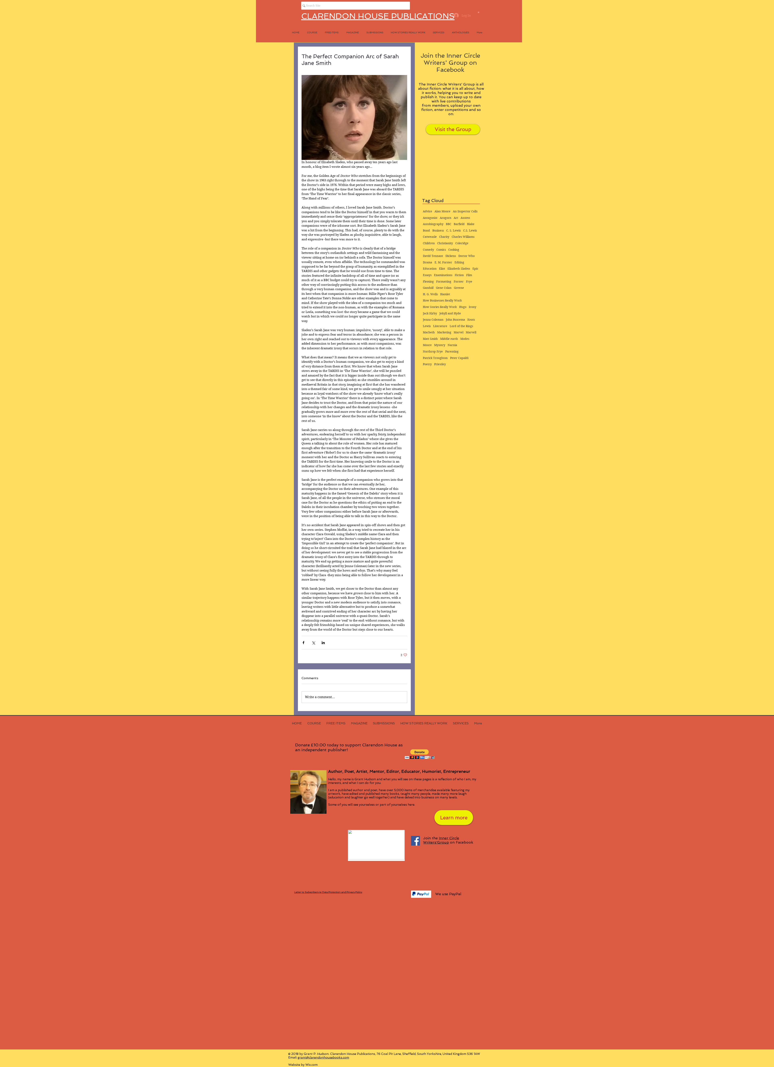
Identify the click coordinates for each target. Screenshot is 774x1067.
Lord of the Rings (461, 326)
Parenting (452, 351)
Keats (471, 319)
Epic (475, 268)
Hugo (462, 307)
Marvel (458, 332)
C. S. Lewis (453, 230)
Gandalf (428, 288)
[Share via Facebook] (303, 643)
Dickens (450, 256)
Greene (459, 288)
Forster (459, 281)
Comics (441, 249)
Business (438, 230)
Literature (440, 326)
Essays (427, 275)
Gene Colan (444, 288)
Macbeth (429, 332)
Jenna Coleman (433, 319)
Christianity (445, 243)
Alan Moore (442, 211)
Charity (444, 237)
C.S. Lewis (470, 230)
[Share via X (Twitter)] (313, 643)
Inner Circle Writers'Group (441, 840)
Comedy (428, 249)
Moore (427, 345)
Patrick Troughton (435, 358)
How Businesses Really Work (442, 300)
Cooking (453, 249)
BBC (448, 224)
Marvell (471, 332)
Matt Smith (430, 339)
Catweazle (430, 237)
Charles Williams (463, 237)
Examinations (443, 275)
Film (469, 275)
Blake (470, 224)
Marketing (444, 332)
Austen (465, 218)
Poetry (427, 364)
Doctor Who (466, 256)
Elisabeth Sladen (458, 268)
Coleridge (461, 243)
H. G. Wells (430, 294)
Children (429, 243)
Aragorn (445, 218)
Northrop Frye (433, 351)
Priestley (440, 364)
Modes (464, 339)
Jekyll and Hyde (450, 313)
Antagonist (430, 218)
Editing (459, 262)
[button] (478, 12)
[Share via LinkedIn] (323, 643)
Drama (427, 262)
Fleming (428, 281)
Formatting (443, 281)
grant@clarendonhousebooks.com (323, 1057)
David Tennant (433, 256)
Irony (472, 307)
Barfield (459, 224)
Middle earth (449, 339)
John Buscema (455, 319)
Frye (469, 281)
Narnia (452, 345)
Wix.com (311, 1065)
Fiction (459, 275)
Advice (427, 211)
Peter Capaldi (459, 358)
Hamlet (445, 294)
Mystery (439, 345)
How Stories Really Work (440, 307)
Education (430, 268)
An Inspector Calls (465, 211)
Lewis (427, 326)
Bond (426, 230)
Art (456, 218)
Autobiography (433, 224)
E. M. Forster (443, 262)
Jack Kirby (430, 313)
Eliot (442, 268)
